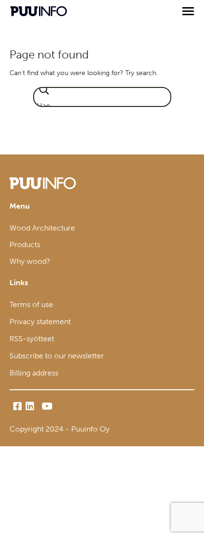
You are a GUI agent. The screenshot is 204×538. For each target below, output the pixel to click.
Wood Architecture (42, 227)
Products (24, 244)
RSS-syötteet (31, 338)
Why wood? (29, 261)
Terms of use (31, 304)
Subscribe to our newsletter (56, 355)
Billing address (33, 372)
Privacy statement (40, 321)
